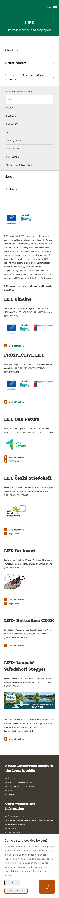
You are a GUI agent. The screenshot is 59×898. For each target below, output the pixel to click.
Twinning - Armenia (14, 140)
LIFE (10, 99)
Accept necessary (16, 891)
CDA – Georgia (12, 148)
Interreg (9, 107)
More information (16, 346)
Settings (12, 883)
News (8, 176)
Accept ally (47, 887)
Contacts (11, 189)
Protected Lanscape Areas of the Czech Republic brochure (30, 820)
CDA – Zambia (12, 157)
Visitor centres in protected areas (20, 782)
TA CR (8, 132)
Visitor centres (15, 62)
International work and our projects (25, 77)
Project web (14, 461)
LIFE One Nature (14, 833)
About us (11, 50)
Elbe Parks (12, 829)
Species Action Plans (16, 816)
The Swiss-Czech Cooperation (19, 165)
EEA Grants (11, 116)
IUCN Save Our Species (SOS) (19, 91)
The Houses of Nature (16, 824)
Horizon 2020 (12, 124)
